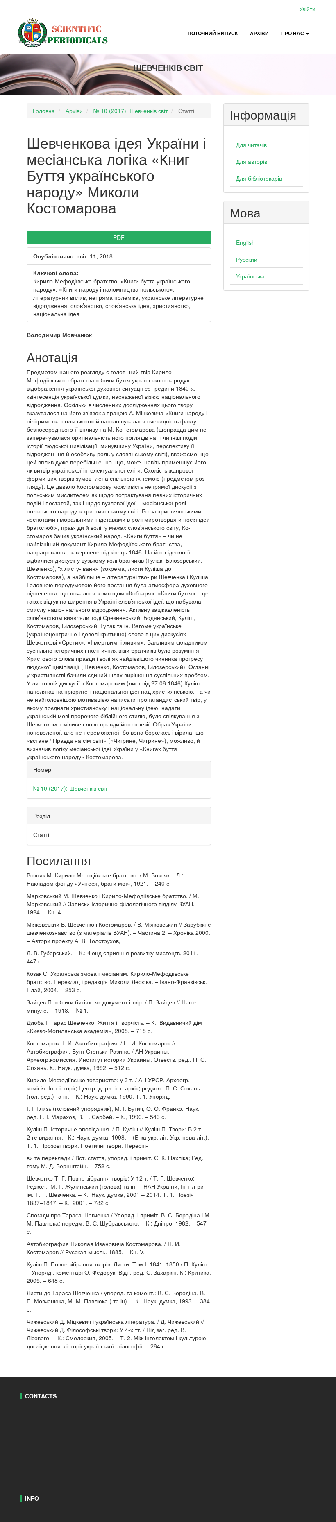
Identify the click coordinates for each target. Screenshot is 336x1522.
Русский (246, 259)
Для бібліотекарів (259, 178)
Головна (44, 110)
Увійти (307, 9)
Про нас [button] (293, 33)
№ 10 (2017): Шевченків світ (130, 110)
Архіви (259, 33)
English (245, 242)
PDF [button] (119, 237)
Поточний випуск (213, 33)
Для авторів (251, 161)
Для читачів (251, 144)
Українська (250, 276)
